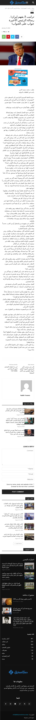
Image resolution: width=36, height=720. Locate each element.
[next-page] (29, 440)
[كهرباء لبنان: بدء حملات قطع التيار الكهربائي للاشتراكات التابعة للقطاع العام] (29, 585)
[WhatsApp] (4, 37)
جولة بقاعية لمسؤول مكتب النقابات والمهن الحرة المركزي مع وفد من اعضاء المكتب (13, 505)
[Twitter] (13, 37)
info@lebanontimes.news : (21, 715)
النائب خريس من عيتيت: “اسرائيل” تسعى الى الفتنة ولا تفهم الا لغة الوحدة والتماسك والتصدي (12, 515)
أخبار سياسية (27, 413)
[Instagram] (10, 704)
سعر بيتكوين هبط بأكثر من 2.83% (22, 599)
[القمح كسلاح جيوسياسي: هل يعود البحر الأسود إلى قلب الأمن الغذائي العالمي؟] (29, 411)
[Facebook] (17, 37)
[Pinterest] (8, 37)
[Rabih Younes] (26, 386)
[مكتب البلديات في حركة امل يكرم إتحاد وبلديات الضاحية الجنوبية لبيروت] (29, 536)
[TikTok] (20, 704)
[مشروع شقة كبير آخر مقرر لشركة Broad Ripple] (7, 611)
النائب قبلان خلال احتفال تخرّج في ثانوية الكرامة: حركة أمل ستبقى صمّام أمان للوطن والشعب (14, 526)
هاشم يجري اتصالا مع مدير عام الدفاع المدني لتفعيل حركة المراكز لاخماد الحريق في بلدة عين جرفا (14, 432)
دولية (33, 8)
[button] (27, 2)
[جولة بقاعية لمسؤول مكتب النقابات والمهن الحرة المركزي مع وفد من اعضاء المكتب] (29, 506)
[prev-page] (32, 440)
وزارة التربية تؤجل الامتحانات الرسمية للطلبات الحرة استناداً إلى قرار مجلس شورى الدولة (12, 565)
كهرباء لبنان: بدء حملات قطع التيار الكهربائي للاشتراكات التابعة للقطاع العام (11, 585)
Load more (19, 543)
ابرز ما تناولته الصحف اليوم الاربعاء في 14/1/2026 (10, 369)
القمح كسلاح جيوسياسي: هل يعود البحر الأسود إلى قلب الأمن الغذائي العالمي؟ (14, 410)
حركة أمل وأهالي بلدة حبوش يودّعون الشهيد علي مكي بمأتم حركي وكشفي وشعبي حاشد (12, 575)
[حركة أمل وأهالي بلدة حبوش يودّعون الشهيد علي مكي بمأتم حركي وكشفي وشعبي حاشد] (29, 575)
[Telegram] (15, 704)
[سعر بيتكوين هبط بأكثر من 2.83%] (7, 601)
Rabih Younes (25, 395)
